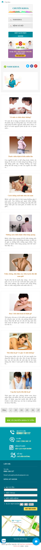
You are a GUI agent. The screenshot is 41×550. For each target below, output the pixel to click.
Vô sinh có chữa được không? (20, 117)
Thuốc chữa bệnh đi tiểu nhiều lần (20, 156)
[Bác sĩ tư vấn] (20, 58)
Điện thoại (10, 493)
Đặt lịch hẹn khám (20, 34)
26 (33, 410)
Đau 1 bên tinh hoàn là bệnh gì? (20, 314)
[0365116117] (20, 432)
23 (16, 410)
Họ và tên (10, 487)
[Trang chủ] (2, 2)
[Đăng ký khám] (20, 447)
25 (27, 410)
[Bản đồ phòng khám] (20, 455)
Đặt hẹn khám (30, 509)
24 (21, 410)
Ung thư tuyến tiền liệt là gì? (20, 392)
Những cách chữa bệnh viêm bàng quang (20, 235)
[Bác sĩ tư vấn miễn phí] (36, 541)
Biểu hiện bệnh (12, 498)
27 (38, 410)
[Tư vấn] (20, 439)
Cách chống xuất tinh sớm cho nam (20, 195)
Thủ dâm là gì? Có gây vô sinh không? (20, 353)
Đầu (4, 410)
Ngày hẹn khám (12, 504)
